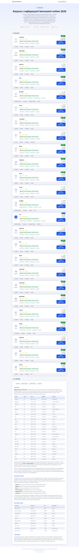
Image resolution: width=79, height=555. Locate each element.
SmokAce (21, 37)
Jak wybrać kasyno (24, 383)
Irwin (20, 105)
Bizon (20, 146)
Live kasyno (39, 383)
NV (20, 214)
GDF (20, 351)
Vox (20, 242)
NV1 (20, 78)
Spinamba (21, 269)
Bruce (20, 173)
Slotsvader (22, 283)
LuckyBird (22, 119)
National (21, 337)
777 (20, 132)
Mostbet (21, 92)
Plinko (21, 323)
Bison (20, 255)
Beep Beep (22, 51)
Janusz (21, 364)
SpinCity (21, 64)
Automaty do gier (33, 383)
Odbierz (61, 42)
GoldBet (21, 201)
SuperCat (21, 228)
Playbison (21, 160)
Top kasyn (17, 383)
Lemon (21, 310)
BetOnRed (21, 296)
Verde (20, 187)
